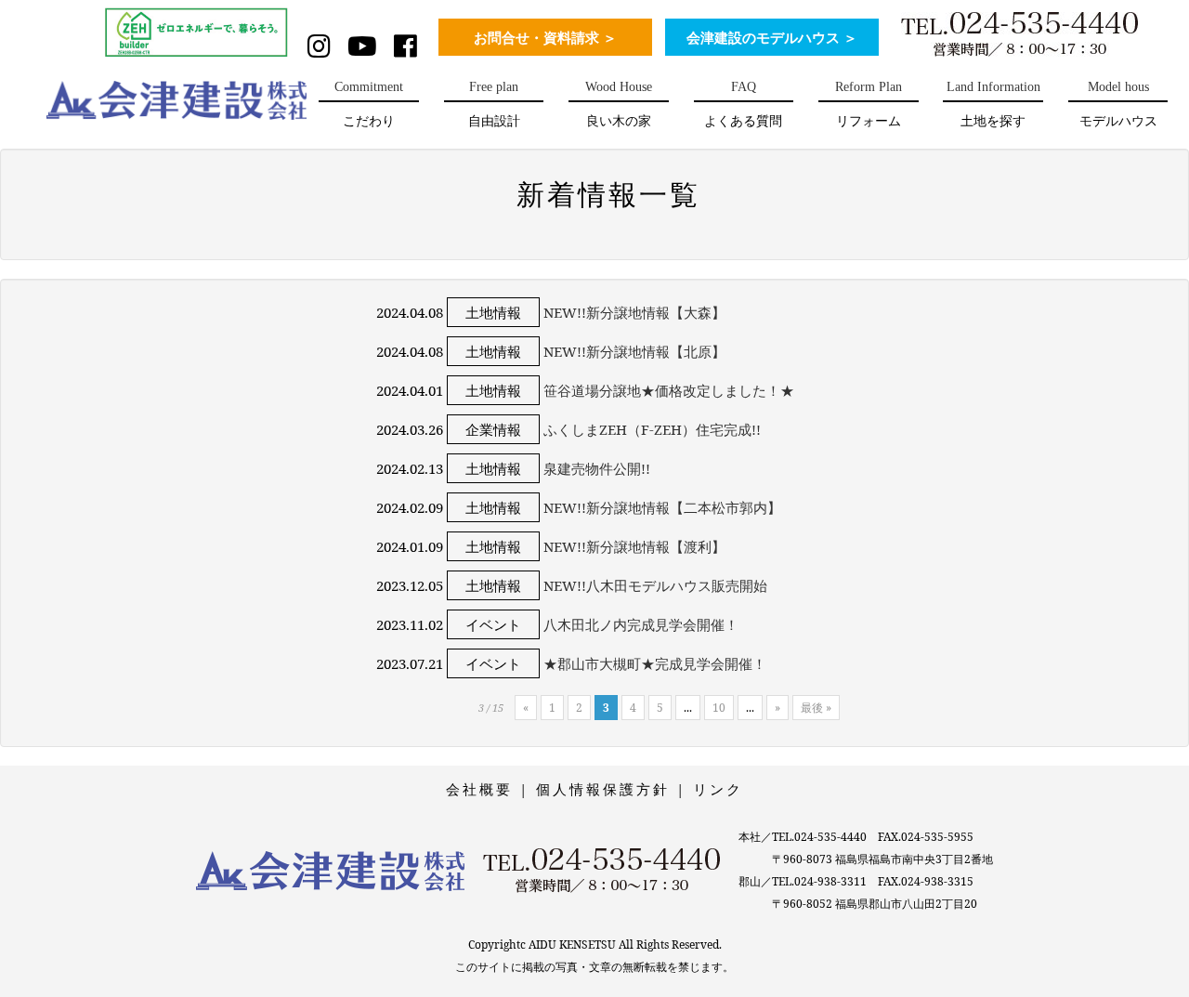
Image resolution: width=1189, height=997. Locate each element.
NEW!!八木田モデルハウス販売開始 (655, 585)
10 (718, 707)
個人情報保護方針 (603, 789)
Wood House (618, 104)
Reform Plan (868, 104)
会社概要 (479, 789)
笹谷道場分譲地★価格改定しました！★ (668, 390)
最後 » (816, 707)
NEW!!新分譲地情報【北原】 (634, 351)
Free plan (494, 104)
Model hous (1118, 104)
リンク (718, 789)
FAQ (743, 104)
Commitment (368, 104)
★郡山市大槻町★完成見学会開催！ (654, 663)
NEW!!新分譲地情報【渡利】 (634, 546)
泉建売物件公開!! (596, 468)
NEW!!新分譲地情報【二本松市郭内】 (662, 507)
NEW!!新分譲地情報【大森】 (634, 312)
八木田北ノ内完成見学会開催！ (640, 624)
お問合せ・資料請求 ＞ (545, 38)
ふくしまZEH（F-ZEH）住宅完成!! (652, 429)
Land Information (993, 104)
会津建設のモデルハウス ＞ (771, 38)
